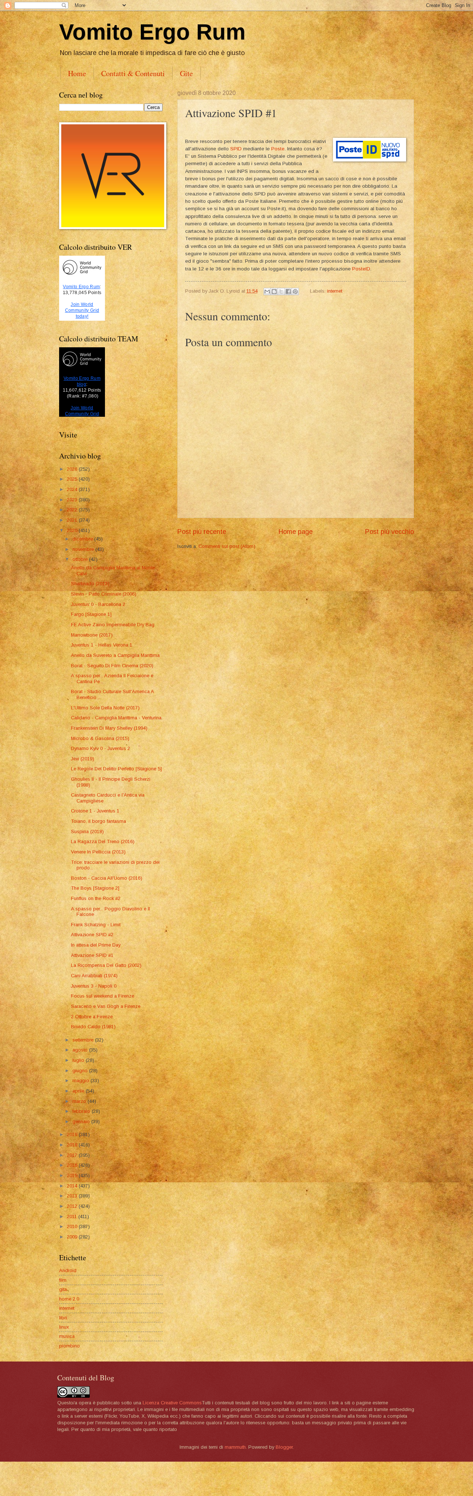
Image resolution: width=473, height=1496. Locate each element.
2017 (73, 1155)
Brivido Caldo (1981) (93, 1026)
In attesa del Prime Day (95, 945)
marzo (80, 1101)
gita (63, 1289)
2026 (73, 469)
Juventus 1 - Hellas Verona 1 (101, 645)
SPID (236, 148)
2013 (73, 1196)
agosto (80, 1050)
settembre (83, 1040)
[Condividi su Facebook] (288, 291)
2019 (73, 1134)
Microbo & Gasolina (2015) (100, 738)
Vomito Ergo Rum (152, 32)
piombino (69, 1346)
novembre (83, 549)
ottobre (80, 559)
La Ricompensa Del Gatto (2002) (106, 965)
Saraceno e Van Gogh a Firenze (105, 1006)
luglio (79, 1060)
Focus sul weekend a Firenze (102, 996)
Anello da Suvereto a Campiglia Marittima (115, 655)
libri (63, 1317)
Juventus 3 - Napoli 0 (93, 986)
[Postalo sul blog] (274, 291)
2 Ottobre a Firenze (92, 1016)
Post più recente (201, 531)
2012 (73, 1206)
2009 (73, 1237)
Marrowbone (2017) (92, 635)
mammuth (235, 1447)
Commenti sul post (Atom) (226, 546)
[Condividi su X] (281, 291)
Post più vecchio (389, 531)
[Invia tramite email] (267, 291)
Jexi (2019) (82, 758)
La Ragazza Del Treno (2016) (103, 841)
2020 (73, 530)
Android (67, 1270)
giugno (80, 1070)
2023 (73, 499)
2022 (73, 509)
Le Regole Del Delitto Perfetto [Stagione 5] (116, 768)
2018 (73, 1145)
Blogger (284, 1447)
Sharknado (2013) (90, 583)
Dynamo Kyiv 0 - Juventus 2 (100, 748)
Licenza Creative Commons (172, 1402)
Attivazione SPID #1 (92, 955)
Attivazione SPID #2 (92, 934)
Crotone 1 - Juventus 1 (95, 811)
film (63, 1280)
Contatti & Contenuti (133, 73)
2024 (73, 489)
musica (67, 1336)
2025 (73, 479)
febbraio (82, 1111)
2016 (73, 1165)
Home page (296, 531)
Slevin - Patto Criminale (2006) (103, 594)
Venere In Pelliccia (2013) (98, 852)
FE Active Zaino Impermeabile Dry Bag (112, 624)
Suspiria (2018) (87, 831)
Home (77, 73)
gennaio (81, 1121)
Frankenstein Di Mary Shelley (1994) (109, 728)
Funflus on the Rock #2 (95, 898)
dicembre (83, 539)
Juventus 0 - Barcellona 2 (98, 604)
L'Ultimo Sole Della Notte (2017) (105, 707)
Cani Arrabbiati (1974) (94, 975)
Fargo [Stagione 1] (91, 614)
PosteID (361, 269)
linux (64, 1327)
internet (334, 291)
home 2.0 (69, 1299)
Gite (186, 73)
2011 (72, 1216)
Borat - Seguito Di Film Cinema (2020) (112, 665)
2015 (73, 1175)
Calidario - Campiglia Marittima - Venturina (116, 717)
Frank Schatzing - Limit (95, 924)
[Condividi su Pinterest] (295, 291)
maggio (81, 1080)
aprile (79, 1091)
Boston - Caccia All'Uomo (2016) (106, 878)
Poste (278, 148)
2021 (73, 520)
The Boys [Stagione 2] (95, 888)
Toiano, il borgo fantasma (98, 821)
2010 (73, 1226)
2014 (73, 1186)
